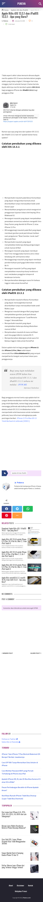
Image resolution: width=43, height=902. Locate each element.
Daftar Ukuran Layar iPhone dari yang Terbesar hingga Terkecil (13, 866)
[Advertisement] (21, 51)
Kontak (30, 885)
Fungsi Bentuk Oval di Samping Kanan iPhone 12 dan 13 (12, 854)
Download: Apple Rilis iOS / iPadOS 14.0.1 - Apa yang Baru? (14, 529)
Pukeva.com (27, 898)
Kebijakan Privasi (21, 891)
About (11, 885)
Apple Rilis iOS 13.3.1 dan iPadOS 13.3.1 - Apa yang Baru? (20, 15)
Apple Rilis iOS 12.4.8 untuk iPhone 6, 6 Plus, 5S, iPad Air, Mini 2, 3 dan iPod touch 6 (14, 567)
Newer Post (8, 653)
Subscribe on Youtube (10, 742)
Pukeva (20, 482)
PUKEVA (21, 3)
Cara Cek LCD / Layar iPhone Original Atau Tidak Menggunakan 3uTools (13, 841)
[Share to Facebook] (6, 509)
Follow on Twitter (9, 739)
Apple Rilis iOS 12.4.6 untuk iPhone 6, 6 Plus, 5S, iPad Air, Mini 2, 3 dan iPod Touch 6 (14, 541)
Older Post (35, 653)
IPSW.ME (22, 384)
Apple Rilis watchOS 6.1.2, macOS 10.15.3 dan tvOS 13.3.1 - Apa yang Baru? (14, 579)
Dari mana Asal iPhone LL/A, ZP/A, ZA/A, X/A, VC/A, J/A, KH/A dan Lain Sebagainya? (14, 814)
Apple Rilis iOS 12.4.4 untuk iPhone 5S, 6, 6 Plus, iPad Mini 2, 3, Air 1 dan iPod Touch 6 (14, 554)
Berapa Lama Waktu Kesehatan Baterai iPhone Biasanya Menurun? (14, 826)
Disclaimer (20, 885)
